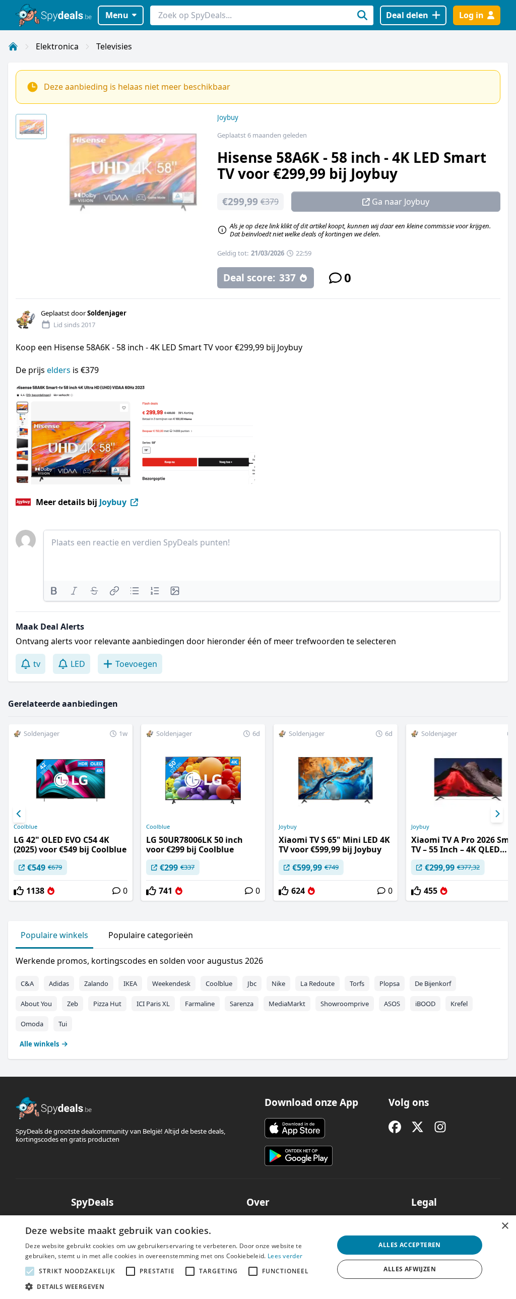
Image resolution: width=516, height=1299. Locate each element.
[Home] (13, 46)
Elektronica (57, 46)
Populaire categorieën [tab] (150, 935)
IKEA (130, 983)
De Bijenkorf (433, 983)
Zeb (72, 1003)
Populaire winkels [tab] (54, 935)
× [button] (504, 1226)
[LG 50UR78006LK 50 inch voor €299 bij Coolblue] (203, 812)
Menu (116, 15)
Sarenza (241, 1003)
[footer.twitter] (417, 1127)
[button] (175, 1286)
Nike (278, 983)
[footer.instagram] (440, 1127)
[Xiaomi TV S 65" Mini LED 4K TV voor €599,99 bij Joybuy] (336, 812)
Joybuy (227, 117)
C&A (27, 983)
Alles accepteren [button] (409, 1245)
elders (59, 370)
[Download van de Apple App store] (295, 1128)
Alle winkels (39, 1043)
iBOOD (425, 1003)
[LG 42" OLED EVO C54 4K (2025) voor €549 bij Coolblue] (71, 812)
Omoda (32, 1023)
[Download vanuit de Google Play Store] (299, 1156)
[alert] (258, 1257)
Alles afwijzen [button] (409, 1269)
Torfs (357, 983)
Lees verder (285, 1256)
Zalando (96, 983)
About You (36, 1003)
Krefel (459, 1003)
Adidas (59, 983)
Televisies (114, 46)
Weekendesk (171, 983)
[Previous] (19, 814)
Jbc (251, 983)
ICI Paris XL (153, 1003)
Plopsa (389, 983)
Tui (62, 1023)
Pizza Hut (107, 1003)
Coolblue (25, 826)
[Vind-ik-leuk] (19, 891)
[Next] (497, 814)
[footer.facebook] (395, 1127)
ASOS (392, 1003)
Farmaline (200, 1003)
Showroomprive (344, 1003)
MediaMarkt (287, 1003)
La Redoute (317, 983)
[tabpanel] (258, 1000)
